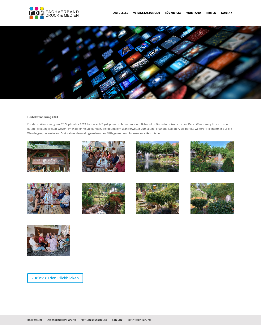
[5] (211, 172)
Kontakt (227, 13)
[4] (103, 214)
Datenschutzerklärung (61, 320)
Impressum (34, 320)
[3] (157, 214)
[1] (48, 172)
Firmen (211, 13)
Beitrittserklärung (139, 320)
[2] (211, 214)
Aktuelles (120, 13)
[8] (48, 214)
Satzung (117, 320)
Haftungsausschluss (94, 320)
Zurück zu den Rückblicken (55, 278)
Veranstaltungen (146, 13)
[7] (48, 256)
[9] (103, 172)
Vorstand (193, 13)
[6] (157, 172)
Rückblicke (173, 13)
